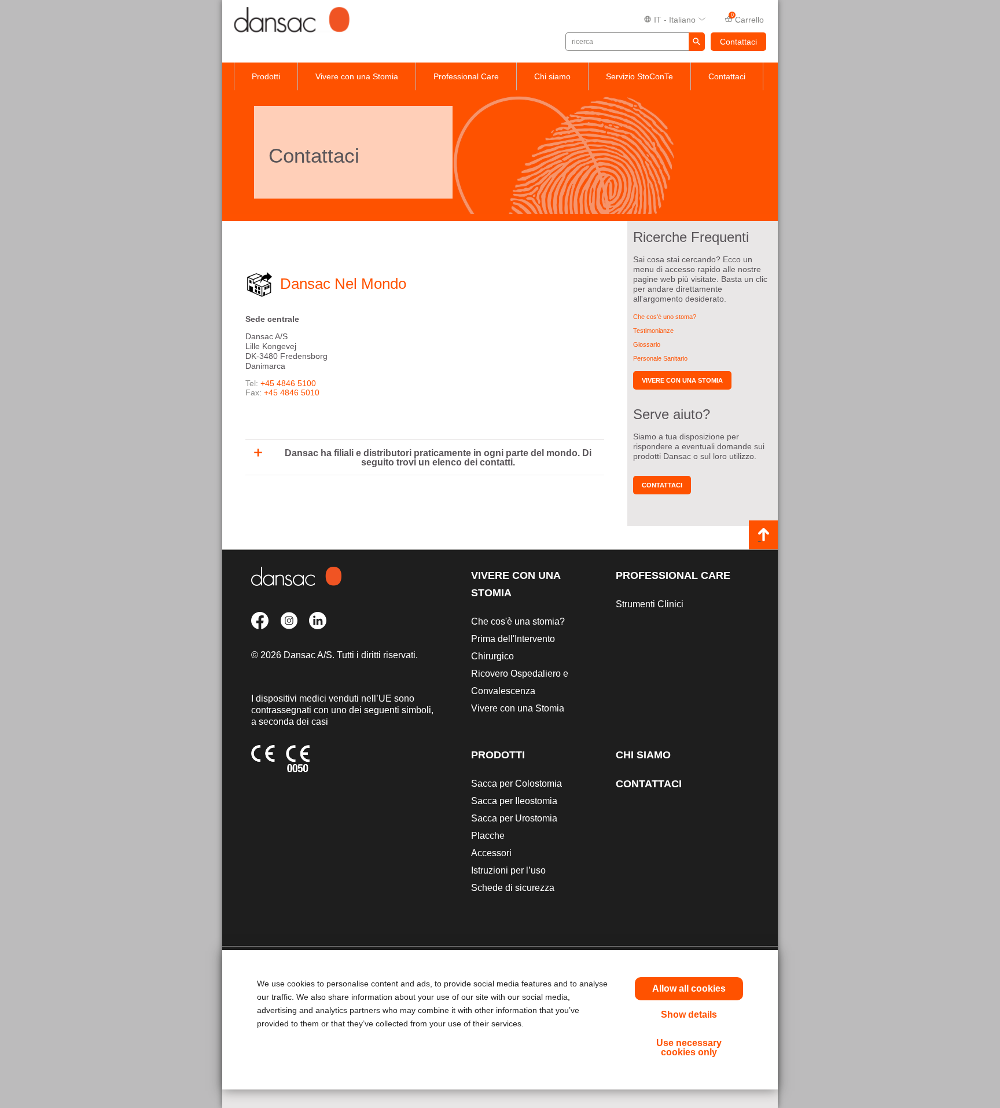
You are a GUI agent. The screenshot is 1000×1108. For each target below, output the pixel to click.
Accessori (491, 853)
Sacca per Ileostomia (514, 801)
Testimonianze (653, 330)
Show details (689, 1014)
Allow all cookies (689, 988)
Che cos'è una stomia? (518, 621)
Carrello (747, 18)
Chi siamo (552, 76)
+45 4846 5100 (288, 383)
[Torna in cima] (763, 534)
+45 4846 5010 (291, 392)
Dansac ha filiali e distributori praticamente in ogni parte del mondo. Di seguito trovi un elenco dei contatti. (438, 457)
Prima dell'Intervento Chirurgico (513, 647)
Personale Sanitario (660, 358)
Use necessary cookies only (689, 1047)
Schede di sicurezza (512, 888)
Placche (488, 836)
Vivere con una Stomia (356, 76)
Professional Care (466, 76)
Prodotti (266, 76)
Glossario (646, 344)
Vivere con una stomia (682, 380)
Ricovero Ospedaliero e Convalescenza (519, 682)
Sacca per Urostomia (514, 818)
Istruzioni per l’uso (508, 870)
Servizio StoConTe (639, 76)
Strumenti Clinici (649, 604)
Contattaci (738, 41)
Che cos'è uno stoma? (664, 316)
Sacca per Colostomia (516, 783)
